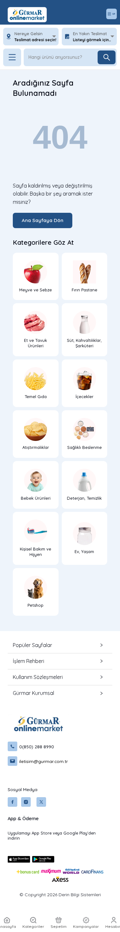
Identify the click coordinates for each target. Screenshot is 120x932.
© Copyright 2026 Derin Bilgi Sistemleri (60, 894)
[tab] (60, 645)
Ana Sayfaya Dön (42, 220)
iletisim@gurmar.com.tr (43, 761)
